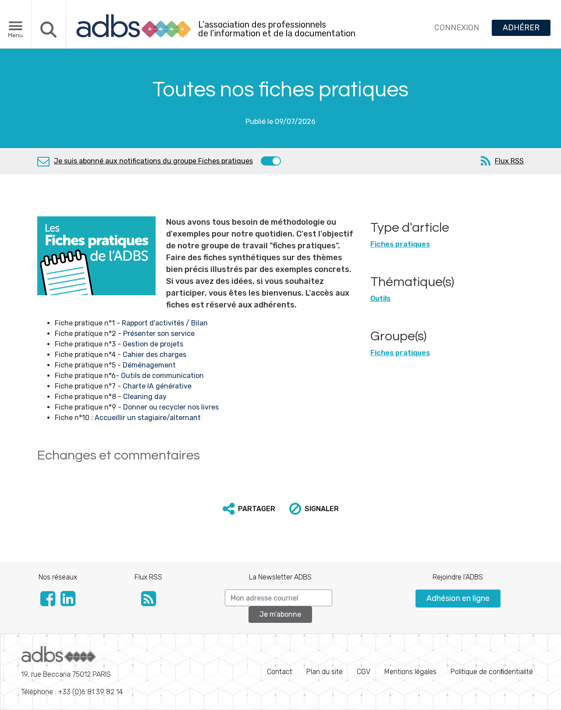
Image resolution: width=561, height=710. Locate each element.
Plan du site (324, 672)
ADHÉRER (521, 27)
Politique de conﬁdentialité (492, 672)
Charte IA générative (157, 386)
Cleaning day (145, 396)
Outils (380, 298)
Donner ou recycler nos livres (171, 407)
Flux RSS (509, 161)
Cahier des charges (154, 354)
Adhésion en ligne (458, 598)
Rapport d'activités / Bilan (165, 323)
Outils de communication (162, 375)
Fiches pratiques (400, 244)
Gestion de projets (153, 344)
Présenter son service (159, 333)
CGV (363, 672)
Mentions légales (410, 672)
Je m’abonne (280, 614)
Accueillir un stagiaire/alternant (148, 417)
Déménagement (148, 365)
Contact (279, 672)
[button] (249, 508)
